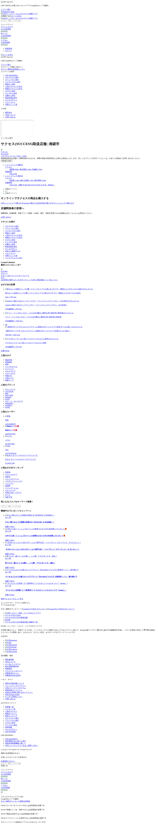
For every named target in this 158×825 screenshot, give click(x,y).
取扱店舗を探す (11, 98)
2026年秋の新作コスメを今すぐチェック (16, 280)
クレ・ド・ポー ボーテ (14, 401)
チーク (7, 495)
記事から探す (10, 95)
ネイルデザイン (11, 100)
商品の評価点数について (14, 683)
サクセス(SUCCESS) (13, 615)
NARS (7, 407)
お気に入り (9, 378)
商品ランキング (11, 716)
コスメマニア (10, 371)
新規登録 (8, 48)
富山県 (7, 620)
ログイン (8, 51)
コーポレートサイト (13, 664)
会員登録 (4, 761)
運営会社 (8, 112)
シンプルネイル (11, 367)
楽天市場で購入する (45, 203)
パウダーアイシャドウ (13, 481)
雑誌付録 (8, 360)
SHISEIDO (9, 403)
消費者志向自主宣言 (13, 675)
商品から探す (10, 84)
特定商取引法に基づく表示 (15, 741)
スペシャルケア (11, 474)
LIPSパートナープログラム (15, 688)
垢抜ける (8, 376)
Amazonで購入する (30, 203)
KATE (7, 399)
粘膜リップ (9, 380)
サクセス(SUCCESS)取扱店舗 (16, 617)
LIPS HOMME (10, 732)
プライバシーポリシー (13, 671)
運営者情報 (9, 659)
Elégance (8, 397)
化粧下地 (8, 497)
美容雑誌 (8, 362)
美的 (7, 364)
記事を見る (5, 351)
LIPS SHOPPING (11, 75)
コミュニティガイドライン (15, 686)
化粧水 (7, 477)
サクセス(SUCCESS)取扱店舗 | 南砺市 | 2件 (21, 622)
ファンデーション (12, 488)
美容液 (7, 472)
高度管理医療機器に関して (15, 743)
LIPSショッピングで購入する (12, 203)
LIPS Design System (12, 694)
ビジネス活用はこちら (13, 697)
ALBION (8, 405)
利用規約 (8, 669)
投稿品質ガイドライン (13, 690)
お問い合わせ (10, 117)
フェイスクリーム (12, 479)
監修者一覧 (9, 707)
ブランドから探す (12, 80)
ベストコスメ (10, 102)
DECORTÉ (9, 395)
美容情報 (8, 727)
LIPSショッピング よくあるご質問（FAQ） (21, 745)
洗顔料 (7, 486)
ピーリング (9, 369)
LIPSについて (10, 115)
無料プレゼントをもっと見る (12, 599)
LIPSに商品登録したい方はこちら (45, 280)
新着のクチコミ (11, 714)
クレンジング (10, 490)
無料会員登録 (25, 801)
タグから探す (10, 91)
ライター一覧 (10, 709)
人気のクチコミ (11, 711)
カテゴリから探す (12, 77)
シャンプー (9, 483)
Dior (6, 393)
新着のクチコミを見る (13, 89)
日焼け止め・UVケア (13, 492)
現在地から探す (7, 161)
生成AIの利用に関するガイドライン (19, 692)
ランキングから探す (13, 82)
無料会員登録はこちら (16, 69)
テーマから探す (11, 93)
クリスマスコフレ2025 (13, 258)
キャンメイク (10, 389)
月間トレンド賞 (11, 104)
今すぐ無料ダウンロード (10, 801)
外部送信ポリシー (12, 673)
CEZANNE (9, 391)
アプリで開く (6, 9)
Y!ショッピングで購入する (63, 203)
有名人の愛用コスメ (13, 251)
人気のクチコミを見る (13, 86)
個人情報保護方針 (12, 666)
